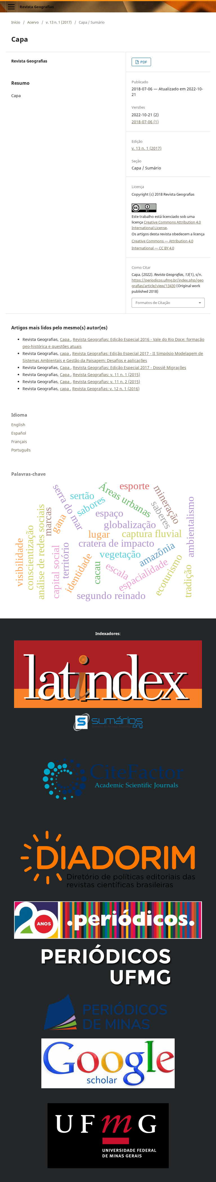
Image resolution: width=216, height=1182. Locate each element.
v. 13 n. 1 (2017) (59, 22)
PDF (143, 61)
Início (15, 22)
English (18, 424)
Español (18, 433)
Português (21, 450)
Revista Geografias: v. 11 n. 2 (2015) (106, 381)
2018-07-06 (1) (145, 121)
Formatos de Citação (153, 302)
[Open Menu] (11, 6)
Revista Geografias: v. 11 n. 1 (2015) (106, 374)
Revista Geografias (37, 6)
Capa (65, 339)
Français (19, 441)
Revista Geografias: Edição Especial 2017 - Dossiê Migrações (129, 367)
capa (65, 353)
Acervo (33, 22)
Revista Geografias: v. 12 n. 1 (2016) (106, 388)
